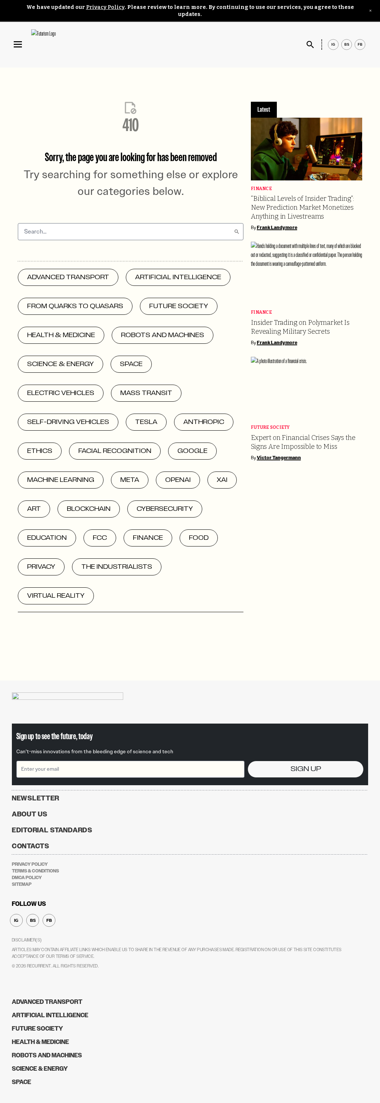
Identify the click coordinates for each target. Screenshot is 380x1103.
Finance (261, 188)
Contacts (30, 846)
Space (21, 1082)
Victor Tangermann (279, 458)
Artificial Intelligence (50, 1015)
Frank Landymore (277, 228)
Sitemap (22, 884)
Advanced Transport (47, 1001)
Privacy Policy (105, 7)
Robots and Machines (47, 1055)
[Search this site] (310, 44)
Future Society (270, 427)
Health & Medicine (40, 1041)
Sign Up (306, 769)
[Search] (237, 231)
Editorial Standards (52, 830)
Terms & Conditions (35, 871)
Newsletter (35, 798)
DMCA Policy (27, 877)
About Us (30, 814)
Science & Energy (40, 1068)
